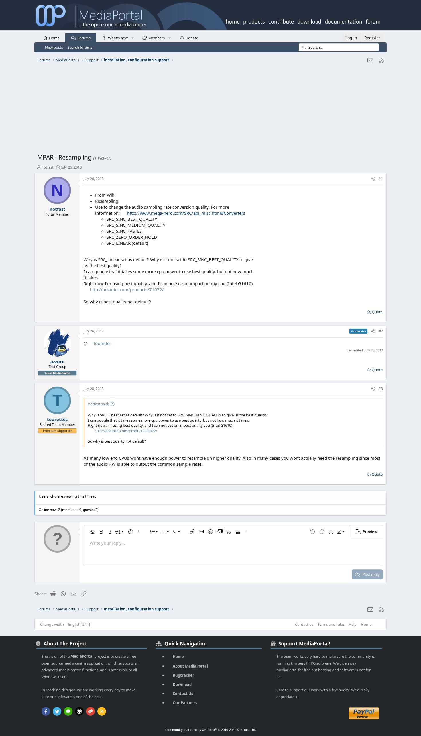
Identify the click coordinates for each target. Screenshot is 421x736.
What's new (118, 37)
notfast (47, 167)
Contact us (304, 624)
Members (156, 37)
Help (353, 624)
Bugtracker (183, 675)
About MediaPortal (190, 666)
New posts (54, 47)
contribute (281, 21)
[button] (132, 37)
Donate (192, 37)
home (233, 21)
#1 (381, 178)
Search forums (80, 47)
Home (54, 37)
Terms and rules (331, 624)
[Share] (373, 179)
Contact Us (183, 693)
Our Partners (185, 702)
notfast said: (98, 403)
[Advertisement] (209, 110)
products (254, 21)
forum (373, 21)
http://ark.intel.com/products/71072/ (127, 289)
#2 (381, 331)
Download (182, 684)
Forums (84, 37)
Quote (377, 311)
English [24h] (79, 624)
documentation (343, 21)
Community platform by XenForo (210, 729)
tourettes (102, 343)
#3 (381, 388)
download (309, 21)
